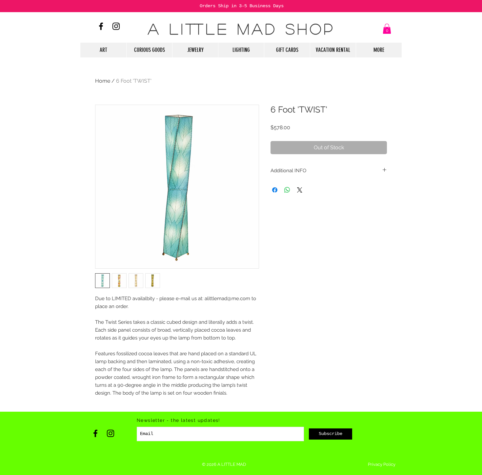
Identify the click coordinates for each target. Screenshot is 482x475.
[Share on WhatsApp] (287, 190)
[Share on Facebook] (275, 190)
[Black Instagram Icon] (116, 26)
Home (102, 81)
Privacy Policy (381, 464)
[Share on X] (300, 190)
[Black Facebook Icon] (101, 26)
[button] (387, 29)
